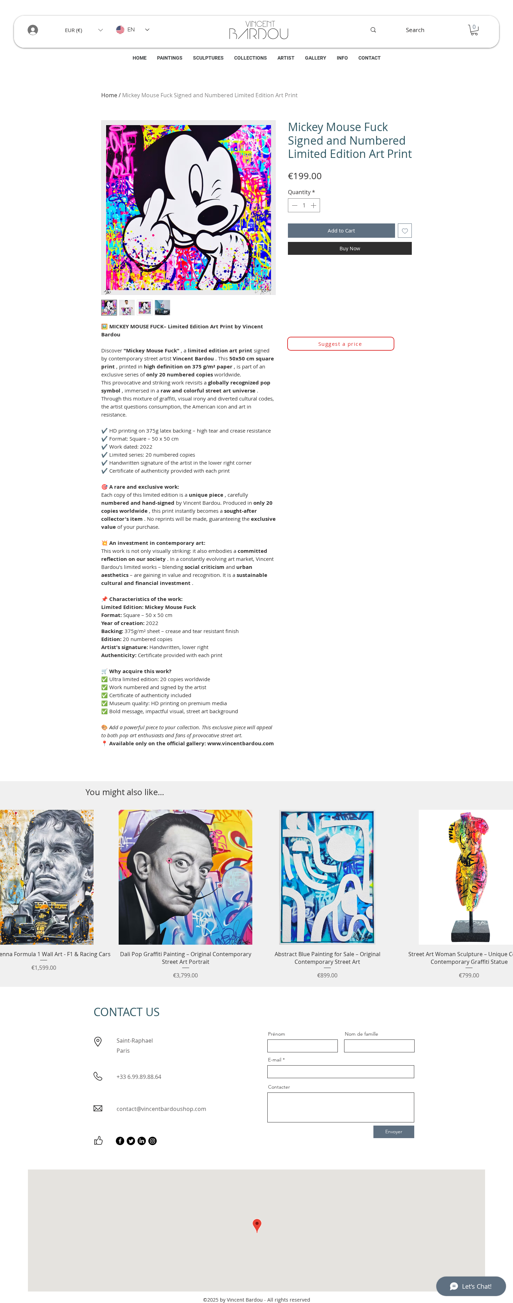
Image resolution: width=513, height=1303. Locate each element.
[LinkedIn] (141, 1141)
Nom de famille (361, 1033)
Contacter (279, 1086)
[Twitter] (131, 1141)
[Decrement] (294, 205)
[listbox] (83, 30)
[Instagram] (152, 1141)
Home (109, 95)
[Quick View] (185, 877)
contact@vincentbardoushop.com (161, 1109)
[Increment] (314, 205)
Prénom (276, 1033)
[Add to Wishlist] (405, 230)
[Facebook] (120, 1141)
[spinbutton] (304, 205)
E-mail (274, 1059)
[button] (83, 30)
